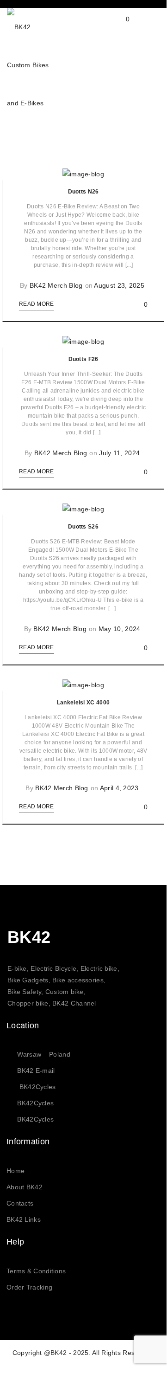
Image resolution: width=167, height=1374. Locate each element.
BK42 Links (23, 1219)
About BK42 (24, 1187)
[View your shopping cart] (118, 26)
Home (15, 1170)
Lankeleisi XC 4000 (83, 702)
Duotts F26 (83, 359)
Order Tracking (29, 1287)
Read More (36, 304)
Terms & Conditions (36, 1271)
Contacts (19, 1203)
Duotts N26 (83, 191)
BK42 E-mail (36, 1070)
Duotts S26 (83, 526)
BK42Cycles (37, 1086)
